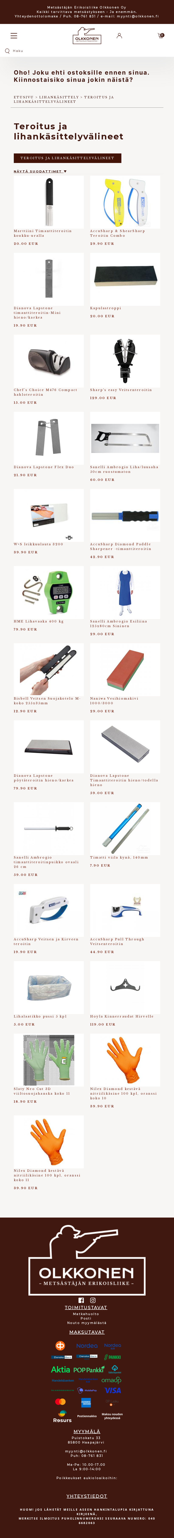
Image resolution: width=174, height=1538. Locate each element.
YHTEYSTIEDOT (87, 1496)
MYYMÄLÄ (87, 1431)
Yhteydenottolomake (37, 16)
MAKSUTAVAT (87, 1332)
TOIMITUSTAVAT (86, 1307)
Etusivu (24, 97)
